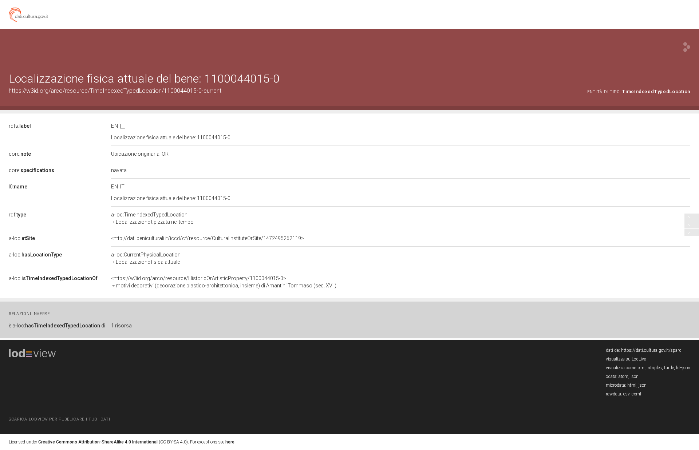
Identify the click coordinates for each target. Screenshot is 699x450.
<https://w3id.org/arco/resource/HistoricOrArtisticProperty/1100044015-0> (223, 281)
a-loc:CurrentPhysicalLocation (146, 258)
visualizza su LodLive (626, 359)
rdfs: (20, 126)
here (229, 442)
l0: (18, 187)
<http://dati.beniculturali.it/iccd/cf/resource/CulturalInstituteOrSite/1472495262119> (207, 238)
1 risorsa (121, 325)
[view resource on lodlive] (686, 47)
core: (20, 154)
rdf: (17, 215)
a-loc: (22, 238)
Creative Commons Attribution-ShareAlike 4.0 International (98, 442)
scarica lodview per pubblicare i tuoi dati (59, 419)
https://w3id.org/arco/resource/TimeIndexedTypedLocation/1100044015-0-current (115, 90)
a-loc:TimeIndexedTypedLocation (152, 218)
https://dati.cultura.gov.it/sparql (652, 350)
